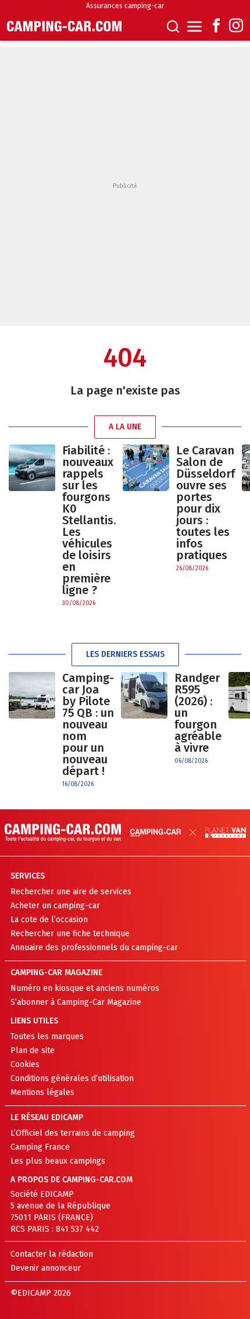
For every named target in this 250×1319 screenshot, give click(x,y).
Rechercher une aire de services (70, 892)
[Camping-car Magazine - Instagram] (236, 26)
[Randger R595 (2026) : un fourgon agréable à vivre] (144, 719)
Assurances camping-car (125, 6)
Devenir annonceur (45, 1268)
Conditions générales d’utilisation (72, 1078)
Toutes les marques (47, 1036)
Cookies (25, 1064)
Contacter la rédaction (51, 1254)
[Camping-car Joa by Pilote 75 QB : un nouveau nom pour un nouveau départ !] (32, 730)
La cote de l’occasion (49, 920)
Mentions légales (42, 1092)
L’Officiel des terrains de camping (72, 1133)
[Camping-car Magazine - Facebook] (216, 26)
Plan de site (32, 1050)
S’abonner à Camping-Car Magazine (75, 1002)
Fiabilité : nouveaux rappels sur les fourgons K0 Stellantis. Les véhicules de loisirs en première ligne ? (89, 520)
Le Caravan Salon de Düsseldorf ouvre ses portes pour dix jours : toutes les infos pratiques (205, 502)
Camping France (40, 1147)
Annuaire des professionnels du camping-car (94, 947)
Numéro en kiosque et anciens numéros (84, 988)
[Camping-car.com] (64, 26)
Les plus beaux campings (57, 1161)
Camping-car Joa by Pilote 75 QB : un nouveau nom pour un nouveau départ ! (88, 724)
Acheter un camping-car (55, 906)
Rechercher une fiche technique (70, 933)
